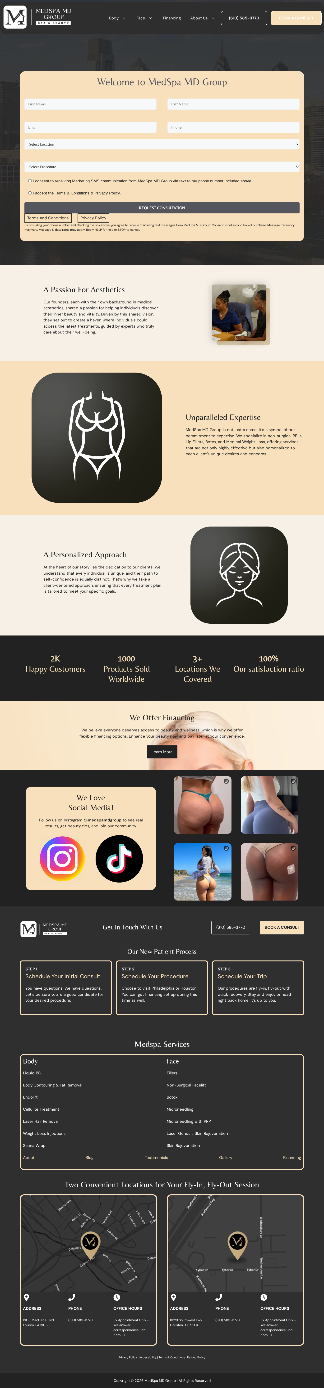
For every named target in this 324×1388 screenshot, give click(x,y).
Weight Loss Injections (44, 1133)
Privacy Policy (93, 218)
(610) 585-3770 (230, 927)
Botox (172, 1097)
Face (140, 18)
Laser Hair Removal (41, 1121)
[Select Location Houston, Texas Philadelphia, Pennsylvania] (164, 144)
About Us (199, 18)
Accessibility (148, 1357)
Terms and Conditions (48, 218)
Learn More (162, 751)
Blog (89, 1157)
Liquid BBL (33, 1072)
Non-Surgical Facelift (186, 1084)
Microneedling (180, 1109)
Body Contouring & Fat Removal (52, 1084)
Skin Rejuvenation (183, 1145)
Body (114, 18)
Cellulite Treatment (41, 1109)
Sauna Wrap (34, 1145)
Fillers (172, 1072)
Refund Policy (196, 1357)
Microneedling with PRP (189, 1121)
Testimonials (156, 1157)
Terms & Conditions (172, 1357)
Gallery (225, 1157)
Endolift (30, 1097)
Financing (172, 18)
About (29, 1157)
